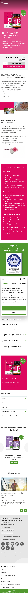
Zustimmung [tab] (5, 283)
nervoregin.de (5, 556)
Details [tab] (14, 283)
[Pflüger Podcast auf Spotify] (3, 548)
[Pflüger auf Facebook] (3, 544)
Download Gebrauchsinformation (12, 416)
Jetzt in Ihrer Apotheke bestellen (14, 66)
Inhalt (4, 398)
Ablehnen (14, 312)
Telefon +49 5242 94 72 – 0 (8, 530)
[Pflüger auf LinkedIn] (17, 544)
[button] (1, 447)
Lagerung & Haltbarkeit (9, 411)
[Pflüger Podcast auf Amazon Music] (12, 548)
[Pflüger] (4, 2)
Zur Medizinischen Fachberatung (11, 536)
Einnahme (5, 403)
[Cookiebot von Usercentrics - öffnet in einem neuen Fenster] (20, 279)
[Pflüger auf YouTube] (12, 544)
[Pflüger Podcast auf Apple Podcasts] (7, 548)
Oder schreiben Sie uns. (7, 533)
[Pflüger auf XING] (22, 544)
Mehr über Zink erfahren (9, 97)
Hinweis (4, 407)
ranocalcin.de (12, 556)
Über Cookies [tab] (22, 283)
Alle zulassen (14, 307)
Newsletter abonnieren (9, 539)
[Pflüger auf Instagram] (7, 544)
